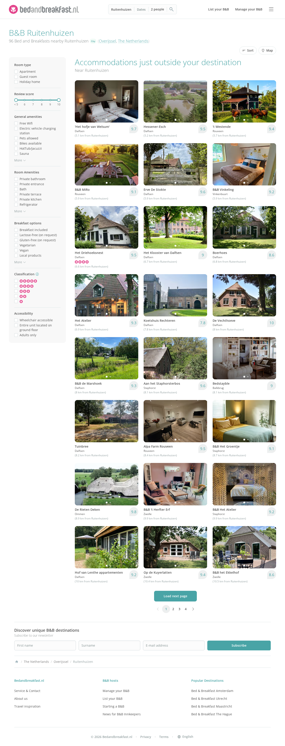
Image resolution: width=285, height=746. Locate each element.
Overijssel (107, 41)
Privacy (145, 737)
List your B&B (112, 698)
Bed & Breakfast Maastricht (211, 706)
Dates (141, 9)
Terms (164, 737)
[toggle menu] (271, 9)
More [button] (18, 160)
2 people (157, 9)
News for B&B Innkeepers (122, 714)
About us (21, 698)
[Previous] (81, 101)
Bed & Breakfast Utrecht (209, 698)
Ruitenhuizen (121, 9)
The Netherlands (133, 41)
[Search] (172, 9)
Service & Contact (27, 691)
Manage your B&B (116, 691)
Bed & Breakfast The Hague (211, 714)
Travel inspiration (27, 706)
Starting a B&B (113, 706)
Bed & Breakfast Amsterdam (212, 691)
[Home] (16, 661)
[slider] (16, 100)
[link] (44, 9)
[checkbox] (16, 71)
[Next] (132, 101)
